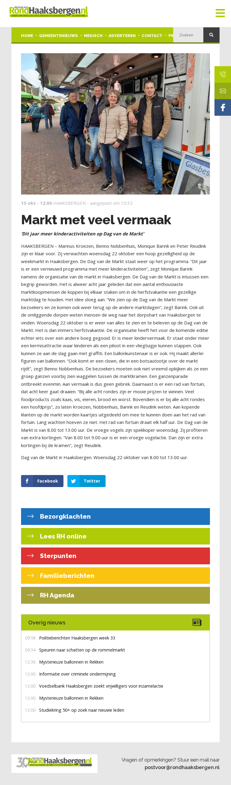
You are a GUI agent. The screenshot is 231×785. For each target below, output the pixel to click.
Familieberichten (66, 575)
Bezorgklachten (64, 516)
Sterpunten (57, 556)
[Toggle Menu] (220, 13)
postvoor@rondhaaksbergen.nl (182, 767)
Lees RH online (62, 536)
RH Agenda (56, 595)
